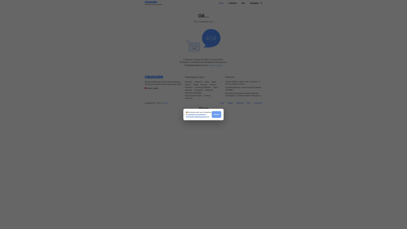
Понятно (216, 114)
